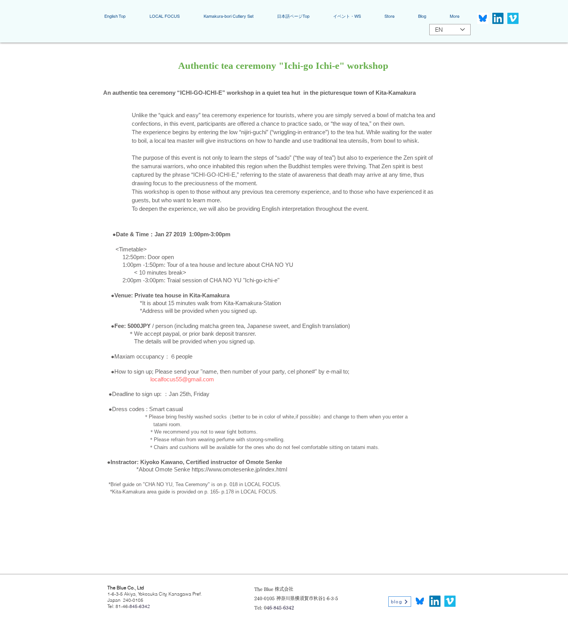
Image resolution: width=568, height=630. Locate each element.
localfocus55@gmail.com (182, 379)
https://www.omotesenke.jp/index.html (239, 469)
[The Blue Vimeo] (513, 18)
